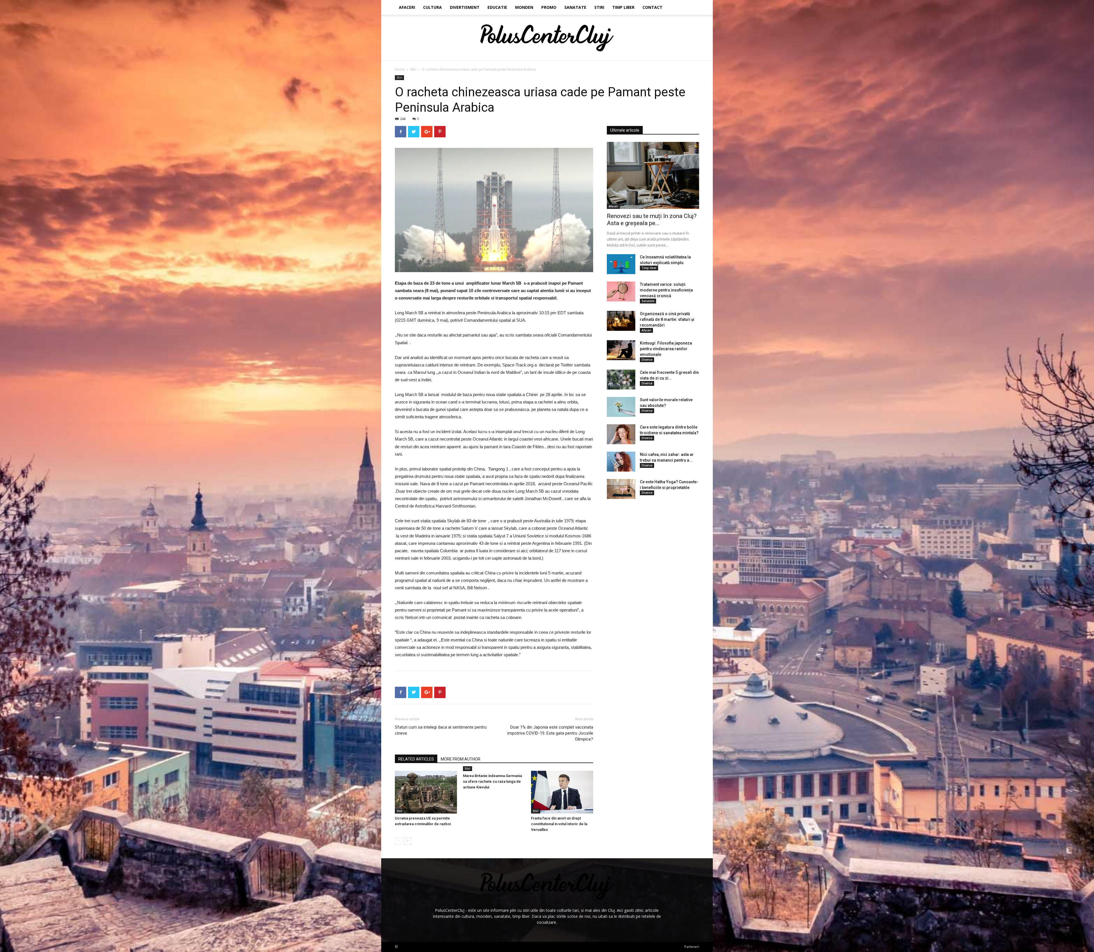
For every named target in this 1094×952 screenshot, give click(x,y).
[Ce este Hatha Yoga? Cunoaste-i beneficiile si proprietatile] (621, 489)
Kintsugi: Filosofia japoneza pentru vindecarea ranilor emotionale (666, 349)
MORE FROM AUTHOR (460, 759)
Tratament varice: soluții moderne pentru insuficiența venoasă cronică (666, 290)
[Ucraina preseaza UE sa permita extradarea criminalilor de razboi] (426, 792)
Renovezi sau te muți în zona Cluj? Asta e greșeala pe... (652, 220)
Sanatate (575, 7)
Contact (652, 7)
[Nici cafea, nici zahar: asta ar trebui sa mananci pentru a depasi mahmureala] (621, 462)
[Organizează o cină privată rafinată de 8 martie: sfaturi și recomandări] (621, 321)
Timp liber (623, 7)
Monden (524, 7)
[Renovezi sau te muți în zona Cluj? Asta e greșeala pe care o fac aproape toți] (653, 175)
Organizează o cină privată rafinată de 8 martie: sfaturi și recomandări (667, 319)
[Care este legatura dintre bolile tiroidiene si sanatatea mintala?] (621, 434)
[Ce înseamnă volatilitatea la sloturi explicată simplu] (621, 264)
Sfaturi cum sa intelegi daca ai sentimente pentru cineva (441, 730)
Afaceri (407, 7)
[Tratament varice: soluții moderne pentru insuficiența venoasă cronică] (621, 291)
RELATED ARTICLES (416, 759)
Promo (548, 7)
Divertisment (464, 7)
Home (400, 69)
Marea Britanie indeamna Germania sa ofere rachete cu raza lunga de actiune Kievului (492, 781)
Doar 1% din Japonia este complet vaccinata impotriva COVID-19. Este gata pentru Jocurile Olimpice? (550, 733)
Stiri (599, 7)
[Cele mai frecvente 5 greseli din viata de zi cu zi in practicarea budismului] (621, 380)
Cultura (432, 7)
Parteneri (691, 946)
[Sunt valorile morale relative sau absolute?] (621, 407)
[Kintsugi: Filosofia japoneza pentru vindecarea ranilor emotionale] (621, 350)
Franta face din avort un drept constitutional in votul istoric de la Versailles (559, 824)
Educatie (497, 7)
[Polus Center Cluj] (547, 38)
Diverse (647, 360)
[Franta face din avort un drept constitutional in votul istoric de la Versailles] (562, 792)
